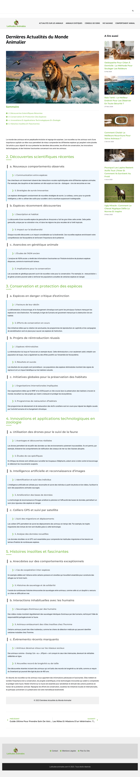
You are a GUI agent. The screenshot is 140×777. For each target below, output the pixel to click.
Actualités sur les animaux (51, 23)
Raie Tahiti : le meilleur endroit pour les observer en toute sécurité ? (117, 100)
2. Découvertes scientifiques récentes (25, 113)
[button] (133, 11)
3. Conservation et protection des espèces (27, 117)
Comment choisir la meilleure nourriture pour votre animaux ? (117, 135)
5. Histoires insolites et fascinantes (24, 124)
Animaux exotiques (74, 23)
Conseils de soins (92, 23)
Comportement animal (125, 23)
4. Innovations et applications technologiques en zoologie (34, 120)
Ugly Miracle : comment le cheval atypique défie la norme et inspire (117, 208)
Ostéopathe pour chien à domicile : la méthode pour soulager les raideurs (118, 65)
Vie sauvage (107, 23)
